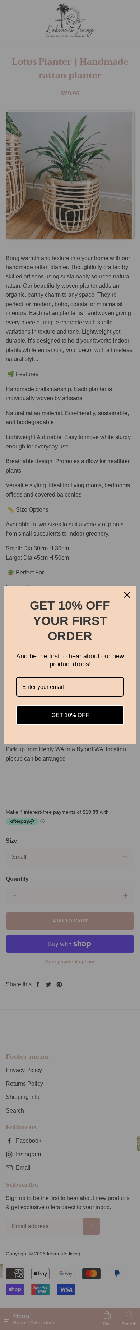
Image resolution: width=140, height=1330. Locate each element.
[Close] (127, 594)
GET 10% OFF (70, 715)
